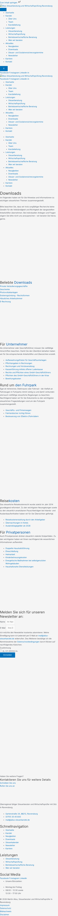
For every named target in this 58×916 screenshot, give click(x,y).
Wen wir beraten (15, 40)
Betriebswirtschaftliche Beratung (22, 37)
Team (10, 22)
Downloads (13, 49)
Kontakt (9, 62)
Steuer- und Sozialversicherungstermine (25, 52)
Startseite (10, 13)
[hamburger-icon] (3, 9)
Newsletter (13, 55)
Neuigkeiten (13, 46)
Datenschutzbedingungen (28, 642)
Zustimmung (5, 648)
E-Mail (3, 628)
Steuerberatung (15, 31)
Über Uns (12, 19)
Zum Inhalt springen (9, 2)
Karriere (9, 59)
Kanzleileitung (14, 25)
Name (3, 622)
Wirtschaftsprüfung (16, 34)
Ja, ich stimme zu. (10, 651)
